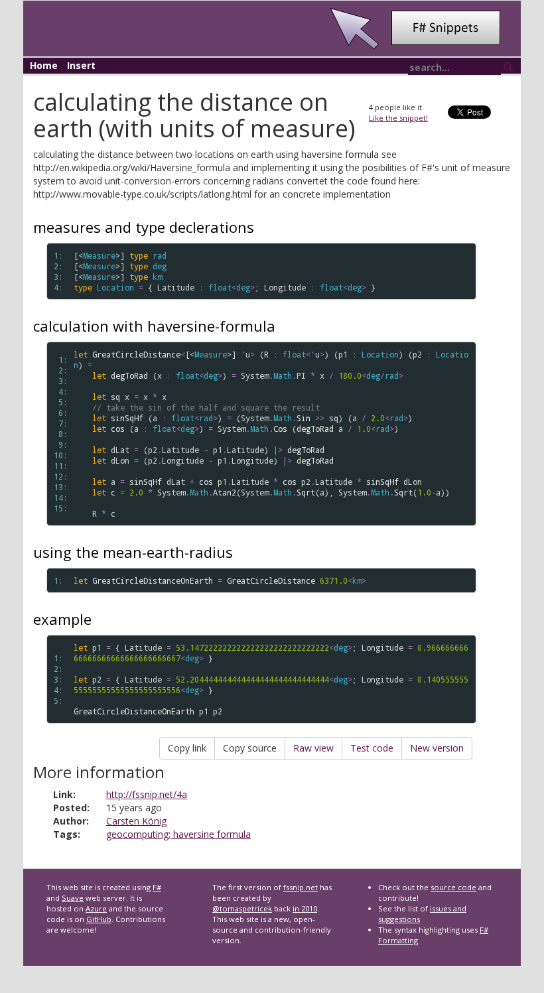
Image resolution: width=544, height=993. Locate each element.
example (62, 619)
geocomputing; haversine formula (178, 834)
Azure (96, 908)
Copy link (187, 748)
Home (44, 65)
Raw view (313, 748)
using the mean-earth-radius (133, 552)
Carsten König (136, 821)
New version (437, 748)
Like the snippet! (398, 118)
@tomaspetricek (242, 908)
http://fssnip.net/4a (146, 794)
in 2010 (305, 908)
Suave (73, 898)
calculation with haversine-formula (154, 326)
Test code (371, 748)
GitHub (98, 919)
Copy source (250, 748)
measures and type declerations (143, 227)
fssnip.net (300, 887)
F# (157, 887)
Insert (81, 65)
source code (453, 887)
